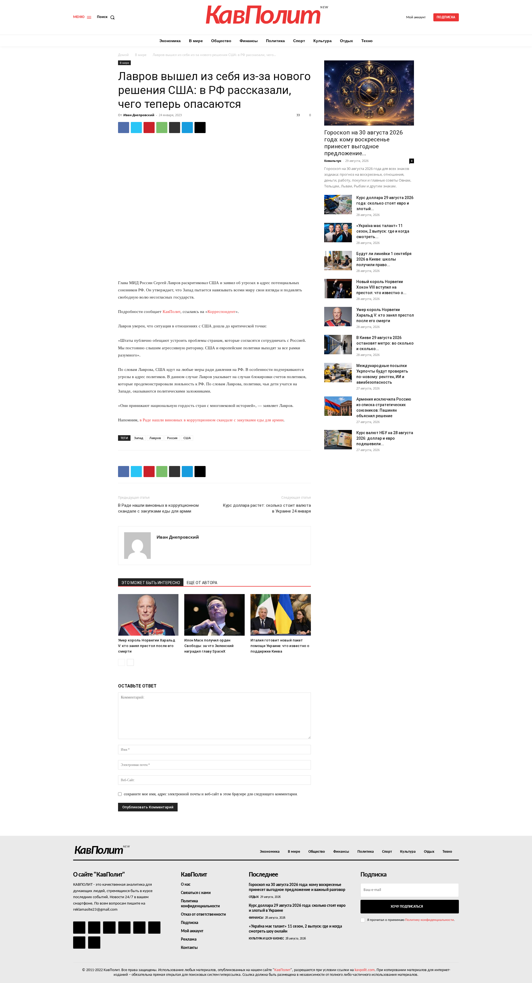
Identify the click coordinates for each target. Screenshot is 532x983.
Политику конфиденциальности (429, 920)
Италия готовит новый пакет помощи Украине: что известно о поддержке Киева (279, 645)
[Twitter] (136, 127)
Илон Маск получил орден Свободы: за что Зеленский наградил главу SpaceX (209, 645)
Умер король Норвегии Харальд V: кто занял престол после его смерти (146, 645)
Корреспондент (222, 311)
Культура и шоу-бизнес (266, 938)
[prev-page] (121, 662)
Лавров (155, 438)
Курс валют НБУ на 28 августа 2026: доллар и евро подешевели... (384, 438)
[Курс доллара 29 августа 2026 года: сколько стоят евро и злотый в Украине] (338, 204)
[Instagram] (94, 927)
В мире (141, 54)
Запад (138, 438)
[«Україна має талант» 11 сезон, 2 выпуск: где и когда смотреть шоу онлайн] (338, 232)
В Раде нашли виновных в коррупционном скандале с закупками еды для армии (158, 508)
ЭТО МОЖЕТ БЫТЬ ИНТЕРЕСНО (150, 582)
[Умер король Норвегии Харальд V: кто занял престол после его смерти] (148, 615)
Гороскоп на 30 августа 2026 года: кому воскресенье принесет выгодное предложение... (363, 143)
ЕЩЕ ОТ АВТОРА (202, 582)
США (187, 438)
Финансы (256, 918)
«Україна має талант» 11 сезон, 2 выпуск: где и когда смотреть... (382, 231)
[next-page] (130, 662)
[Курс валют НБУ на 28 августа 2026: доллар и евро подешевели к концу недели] (338, 439)
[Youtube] (94, 942)
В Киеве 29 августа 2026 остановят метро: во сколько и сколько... (385, 343)
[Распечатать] (174, 127)
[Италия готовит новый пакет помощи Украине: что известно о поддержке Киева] (280, 615)
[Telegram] (187, 127)
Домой (123, 54)
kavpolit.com (365, 970)
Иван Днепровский (138, 115)
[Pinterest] (149, 127)
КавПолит (171, 311)
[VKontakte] (79, 942)
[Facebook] (123, 127)
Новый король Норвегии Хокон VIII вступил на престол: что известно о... (381, 287)
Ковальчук (332, 161)
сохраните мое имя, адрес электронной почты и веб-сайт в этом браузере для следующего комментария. (211, 794)
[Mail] (109, 927)
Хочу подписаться (407, 906)
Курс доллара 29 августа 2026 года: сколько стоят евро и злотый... (384, 203)
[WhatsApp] (161, 127)
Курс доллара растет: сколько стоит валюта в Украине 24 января (267, 508)
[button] (107, 17)
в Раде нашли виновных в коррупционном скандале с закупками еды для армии (211, 420)
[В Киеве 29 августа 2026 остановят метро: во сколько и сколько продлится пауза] (338, 344)
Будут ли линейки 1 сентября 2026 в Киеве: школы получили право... (383, 259)
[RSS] (124, 927)
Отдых (254, 897)
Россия (172, 438)
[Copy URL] (200, 127)
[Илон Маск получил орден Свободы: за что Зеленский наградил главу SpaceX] (214, 615)
